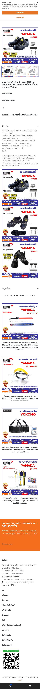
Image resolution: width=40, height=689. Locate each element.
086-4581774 (17, 573)
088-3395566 (17, 570)
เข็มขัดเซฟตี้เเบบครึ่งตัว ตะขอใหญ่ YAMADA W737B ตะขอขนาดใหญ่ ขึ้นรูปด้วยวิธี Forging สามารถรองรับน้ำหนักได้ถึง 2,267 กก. (20, 500)
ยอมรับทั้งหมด (20, 13)
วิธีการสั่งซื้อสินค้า (8, 605)
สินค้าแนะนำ (6, 635)
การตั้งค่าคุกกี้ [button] (20, 17)
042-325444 (17, 568)
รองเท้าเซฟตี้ (14, 114)
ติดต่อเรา (5, 615)
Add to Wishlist (4, 108)
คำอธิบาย (5, 126)
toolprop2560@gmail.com (22, 579)
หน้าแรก (5, 595)
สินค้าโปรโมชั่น (7, 640)
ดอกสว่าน (5, 630)
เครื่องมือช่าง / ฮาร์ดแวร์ (11, 625)
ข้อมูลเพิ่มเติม (7, 288)
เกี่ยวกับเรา (6, 600)
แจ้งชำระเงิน (6, 610)
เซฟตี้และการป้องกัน (29, 114)
